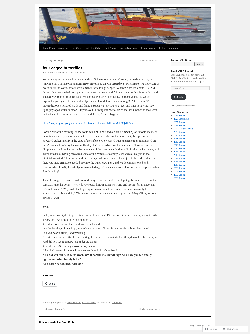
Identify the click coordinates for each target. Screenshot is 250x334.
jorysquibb (79, 72)
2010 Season (179, 164)
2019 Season (179, 135)
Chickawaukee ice (149, 60)
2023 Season (179, 115)
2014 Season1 (89, 302)
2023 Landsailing (181, 118)
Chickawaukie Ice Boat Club (56, 322)
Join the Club (93, 48)
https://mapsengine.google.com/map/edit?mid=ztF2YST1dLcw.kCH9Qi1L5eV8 (89, 123)
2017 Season (179, 141)
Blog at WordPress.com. (200, 325)
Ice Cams (77, 48)
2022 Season (179, 121)
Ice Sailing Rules (129, 48)
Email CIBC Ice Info (183, 71)
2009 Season (179, 168)
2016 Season (179, 144)
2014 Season (74, 302)
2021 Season (179, 125)
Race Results (148, 48)
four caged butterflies (63, 67)
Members (173, 48)
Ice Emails (178, 97)
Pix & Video (109, 48)
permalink (117, 302)
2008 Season (179, 171)
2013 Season (179, 154)
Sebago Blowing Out (54, 60)
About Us (63, 48)
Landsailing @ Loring (183, 128)
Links (162, 48)
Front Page (49, 48)
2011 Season (179, 161)
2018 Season (179, 138)
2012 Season (179, 158)
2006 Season (179, 177)
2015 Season (179, 148)
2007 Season (179, 174)
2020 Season (179, 131)
